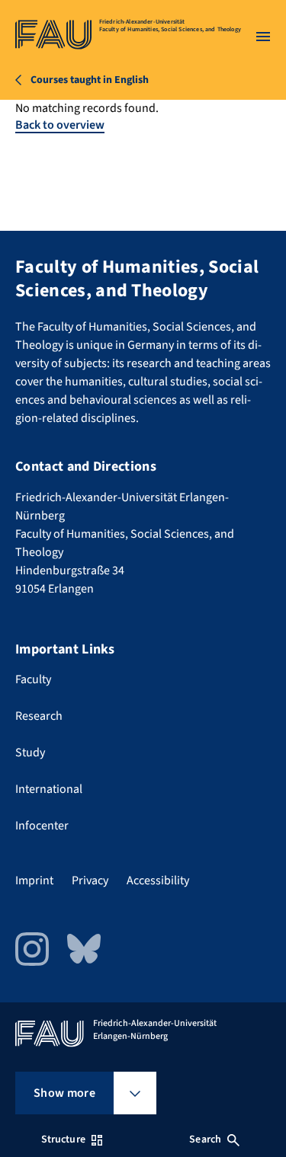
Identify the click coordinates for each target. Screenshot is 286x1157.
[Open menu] (263, 36)
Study (30, 752)
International (48, 789)
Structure (63, 1139)
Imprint (34, 880)
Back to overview (59, 125)
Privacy (90, 880)
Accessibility (158, 880)
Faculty (33, 679)
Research (39, 716)
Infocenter (42, 825)
